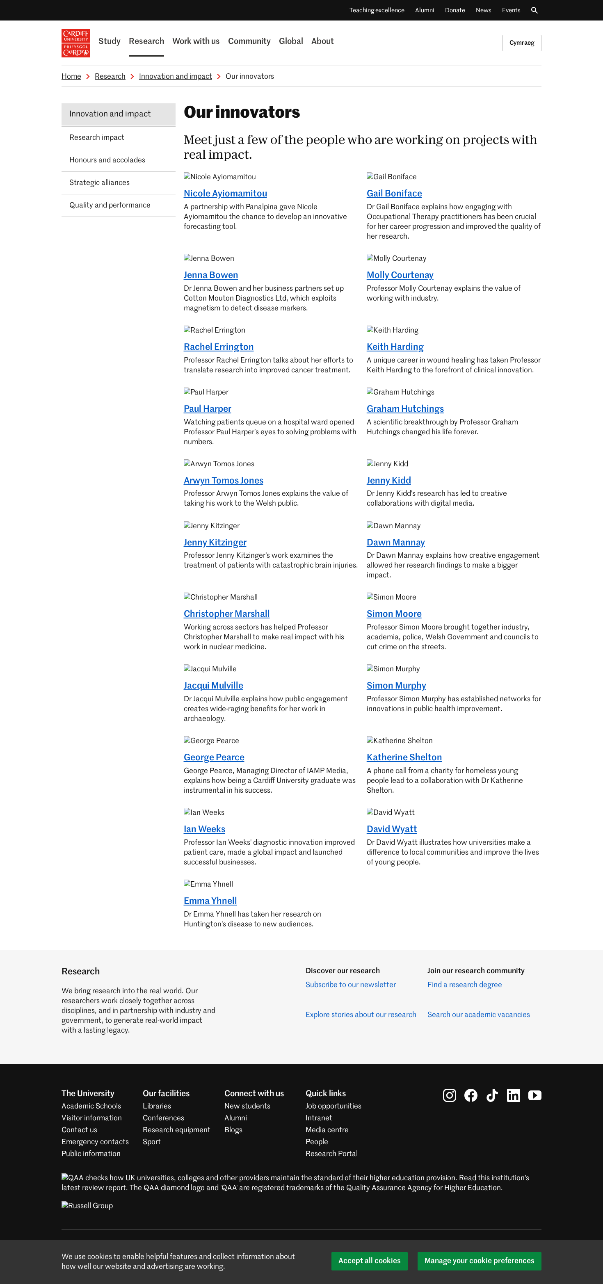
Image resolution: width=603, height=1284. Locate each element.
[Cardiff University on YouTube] (534, 1095)
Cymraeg (521, 43)
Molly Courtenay (400, 275)
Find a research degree (464, 985)
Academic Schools (91, 1106)
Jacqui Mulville (213, 686)
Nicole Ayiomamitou (225, 193)
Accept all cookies (369, 1261)
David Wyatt (392, 829)
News (483, 10)
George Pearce (214, 757)
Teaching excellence (376, 10)
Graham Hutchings (405, 409)
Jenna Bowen (211, 275)
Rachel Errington (219, 347)
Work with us (196, 42)
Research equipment (176, 1130)
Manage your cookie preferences (479, 1261)
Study (109, 42)
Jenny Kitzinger (215, 542)
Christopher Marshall (227, 614)
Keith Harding (395, 347)
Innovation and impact (175, 76)
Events (511, 10)
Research (146, 42)
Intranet (319, 1118)
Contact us (79, 1130)
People (317, 1142)
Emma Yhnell (210, 901)
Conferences (163, 1118)
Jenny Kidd (389, 481)
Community (249, 42)
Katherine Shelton (404, 757)
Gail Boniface (394, 193)
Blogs (233, 1130)
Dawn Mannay (396, 542)
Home (71, 76)
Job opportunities (333, 1106)
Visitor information (92, 1118)
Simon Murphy (396, 686)
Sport (152, 1142)
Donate (455, 10)
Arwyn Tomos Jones (223, 481)
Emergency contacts (95, 1142)
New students (247, 1106)
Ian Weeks (204, 829)
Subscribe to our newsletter (351, 985)
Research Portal (332, 1154)
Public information (91, 1154)
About (322, 42)
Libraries (157, 1106)
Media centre (327, 1130)
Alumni (424, 10)
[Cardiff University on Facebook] (470, 1095)
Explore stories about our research (361, 1015)
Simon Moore (394, 614)
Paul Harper (207, 409)
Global (291, 42)
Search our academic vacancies (478, 1015)
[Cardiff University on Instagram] (449, 1095)
